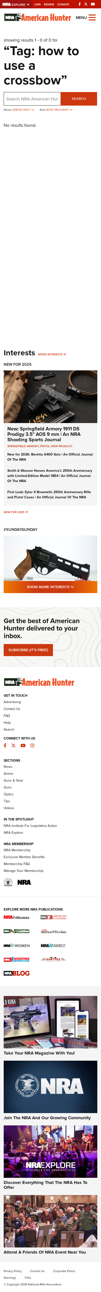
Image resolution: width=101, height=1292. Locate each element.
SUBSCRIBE (28, 650)
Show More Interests (62, 586)
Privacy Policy (13, 1271)
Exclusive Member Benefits (24, 856)
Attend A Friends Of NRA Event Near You (45, 1252)
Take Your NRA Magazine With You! (39, 1053)
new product (62, 446)
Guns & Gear (13, 780)
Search (79, 98)
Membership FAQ (17, 863)
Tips (7, 801)
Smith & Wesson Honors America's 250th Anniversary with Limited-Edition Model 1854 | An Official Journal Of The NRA (49, 475)
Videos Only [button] (21, 110)
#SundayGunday (21, 529)
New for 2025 (14, 512)
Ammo (8, 773)
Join (37, 4)
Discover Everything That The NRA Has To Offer (45, 1185)
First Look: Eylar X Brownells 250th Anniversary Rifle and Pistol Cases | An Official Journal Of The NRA (49, 494)
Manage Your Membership (23, 870)
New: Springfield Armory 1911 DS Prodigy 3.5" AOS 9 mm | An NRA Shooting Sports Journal (44, 434)
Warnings (10, 1278)
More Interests (50, 354)
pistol (45, 446)
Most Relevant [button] (58, 110)
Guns (8, 787)
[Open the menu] (92, 17)
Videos (9, 807)
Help (7, 722)
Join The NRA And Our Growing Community (47, 1118)
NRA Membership (17, 850)
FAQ (7, 715)
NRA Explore (13, 832)
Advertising (12, 701)
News (8, 766)
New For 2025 (18, 364)
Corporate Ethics (64, 1271)
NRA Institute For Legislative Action (30, 825)
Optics (8, 794)
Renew (49, 4)
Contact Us (12, 708)
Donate (63, 4)
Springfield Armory (23, 446)
